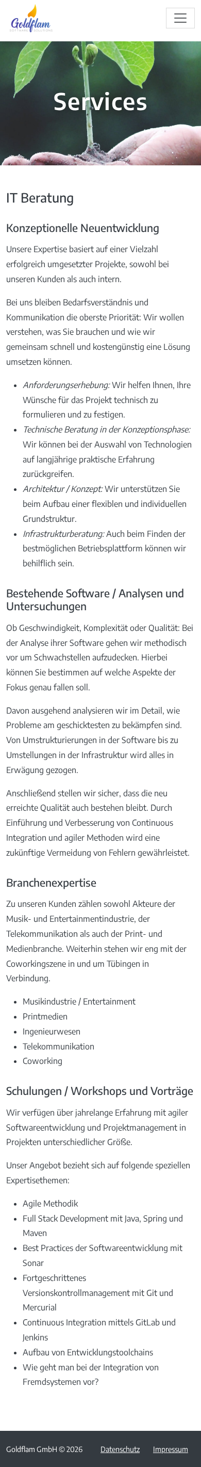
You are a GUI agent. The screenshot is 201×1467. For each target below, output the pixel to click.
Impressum (170, 1449)
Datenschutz (120, 1449)
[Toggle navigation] (180, 18)
